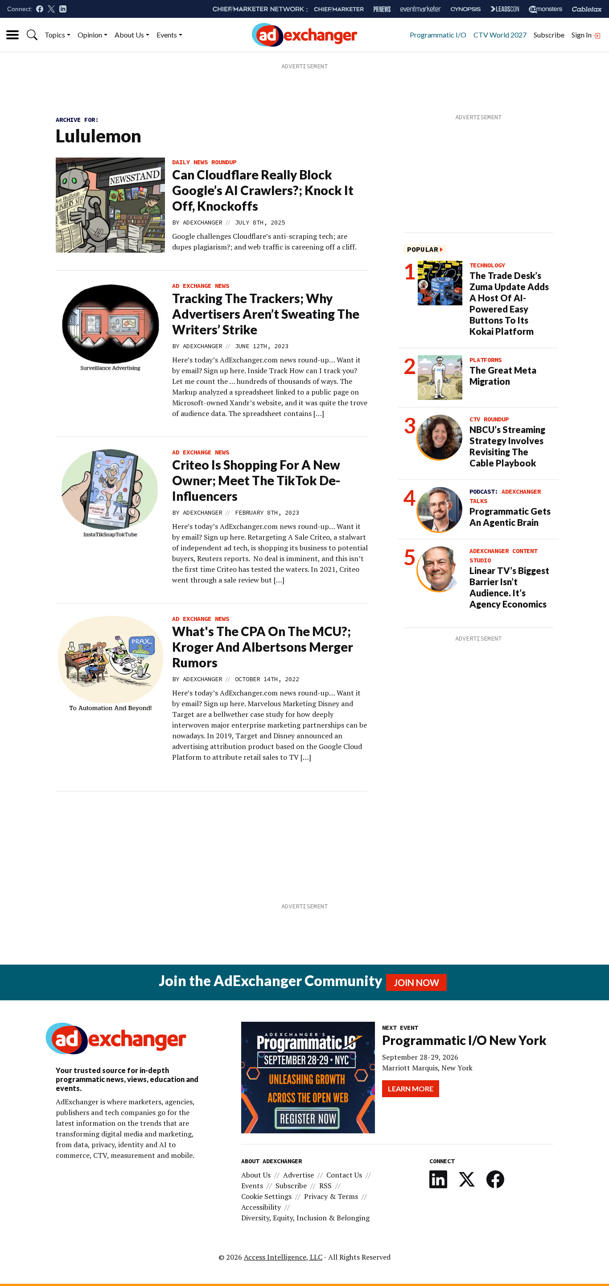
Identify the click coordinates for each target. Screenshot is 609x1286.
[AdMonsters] (545, 9)
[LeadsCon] (504, 9)
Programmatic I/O (438, 34)
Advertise (298, 1175)
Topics (55, 34)
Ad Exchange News (200, 286)
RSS (325, 1185)
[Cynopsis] (466, 9)
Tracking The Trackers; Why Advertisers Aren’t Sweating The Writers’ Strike (265, 314)
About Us (129, 34)
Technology (487, 265)
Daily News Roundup (204, 162)
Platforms (485, 360)
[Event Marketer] (420, 9)
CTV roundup (489, 419)
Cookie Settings (266, 1196)
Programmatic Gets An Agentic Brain (510, 517)
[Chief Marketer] (339, 9)
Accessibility (261, 1207)
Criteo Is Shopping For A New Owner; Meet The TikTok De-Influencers (256, 480)
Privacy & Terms (331, 1196)
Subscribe (549, 34)
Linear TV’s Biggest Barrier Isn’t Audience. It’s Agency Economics (509, 587)
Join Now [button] (416, 982)
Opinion (90, 34)
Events (166, 34)
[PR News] (382, 9)
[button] (32, 34)
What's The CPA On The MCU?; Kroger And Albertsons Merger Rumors (262, 647)
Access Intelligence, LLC (283, 1257)
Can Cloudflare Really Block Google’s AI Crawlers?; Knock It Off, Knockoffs (263, 190)
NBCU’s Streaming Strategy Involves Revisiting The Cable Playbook (507, 446)
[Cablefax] (587, 9)
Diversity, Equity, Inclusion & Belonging (305, 1218)
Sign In (582, 34)
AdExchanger (202, 222)
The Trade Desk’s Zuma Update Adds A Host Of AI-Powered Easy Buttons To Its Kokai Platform (509, 303)
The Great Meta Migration (502, 376)
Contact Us (344, 1175)
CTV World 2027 (500, 34)
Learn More (410, 1088)
